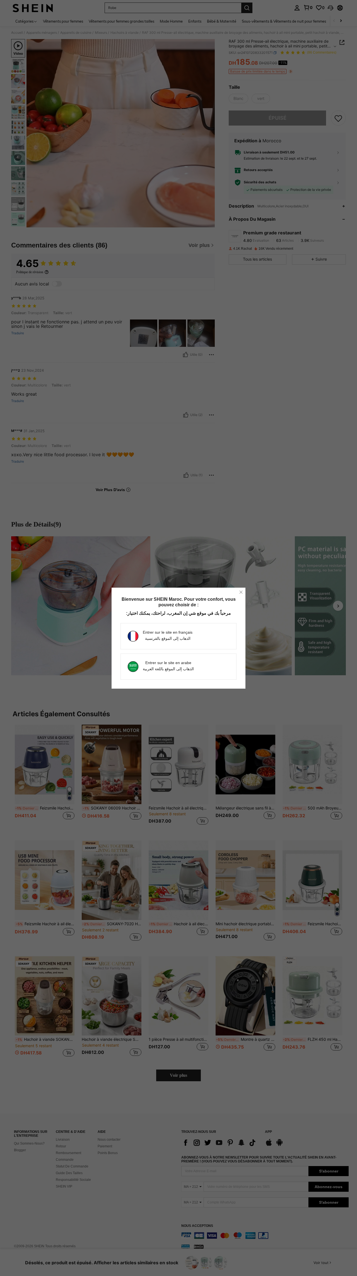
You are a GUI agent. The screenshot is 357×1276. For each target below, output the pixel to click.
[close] (241, 592)
